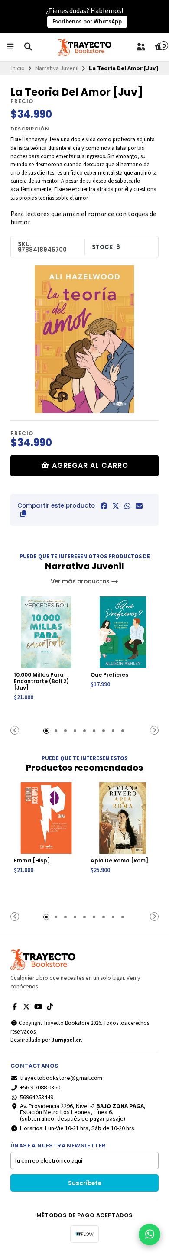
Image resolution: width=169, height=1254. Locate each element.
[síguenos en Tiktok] (50, 1006)
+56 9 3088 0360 (40, 1087)
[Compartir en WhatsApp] (127, 505)
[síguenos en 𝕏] (26, 1006)
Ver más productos (81, 581)
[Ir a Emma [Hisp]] (46, 818)
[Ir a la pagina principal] (84, 47)
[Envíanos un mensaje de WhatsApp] (149, 1234)
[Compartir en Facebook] (104, 505)
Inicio (18, 68)
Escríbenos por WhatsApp (87, 21)
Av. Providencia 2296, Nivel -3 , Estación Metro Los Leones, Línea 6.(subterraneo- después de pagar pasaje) (83, 1112)
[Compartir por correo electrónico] (139, 505)
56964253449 (36, 1097)
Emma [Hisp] (32, 860)
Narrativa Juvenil (56, 68)
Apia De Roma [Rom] (119, 860)
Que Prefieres (109, 674)
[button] (23, 513)
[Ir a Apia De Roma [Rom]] (123, 818)
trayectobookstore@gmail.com (61, 1078)
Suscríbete (84, 1183)
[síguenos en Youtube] (38, 1006)
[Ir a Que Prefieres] (123, 632)
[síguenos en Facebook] (14, 1006)
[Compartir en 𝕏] (115, 505)
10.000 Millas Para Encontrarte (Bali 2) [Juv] (41, 681)
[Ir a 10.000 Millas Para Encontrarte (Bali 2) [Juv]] (46, 632)
